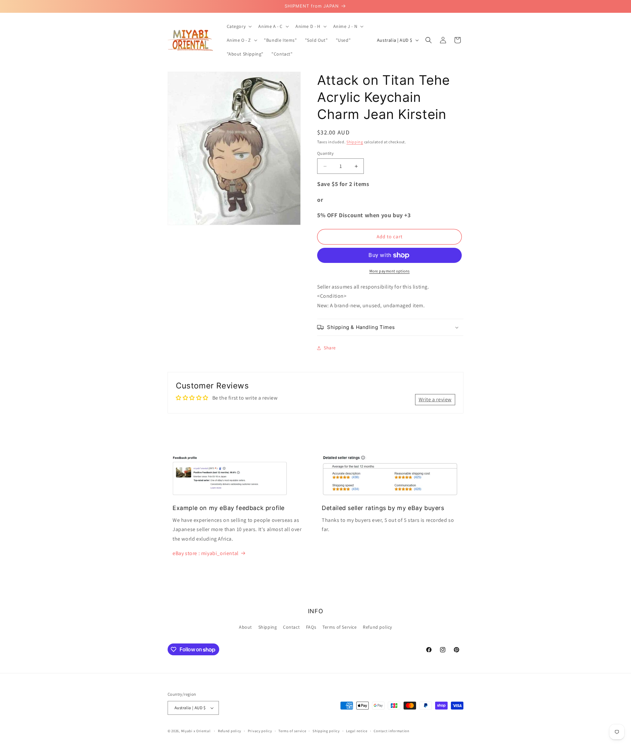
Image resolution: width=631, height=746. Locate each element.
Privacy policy (260, 731)
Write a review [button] (435, 399)
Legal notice (356, 731)
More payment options (389, 270)
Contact (291, 627)
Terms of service (292, 731)
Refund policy (377, 627)
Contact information (391, 731)
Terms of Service (339, 627)
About (245, 627)
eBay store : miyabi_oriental (206, 553)
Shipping (354, 141)
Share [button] (330, 348)
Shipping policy (326, 731)
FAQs (311, 627)
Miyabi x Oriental (196, 731)
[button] (239, 26)
